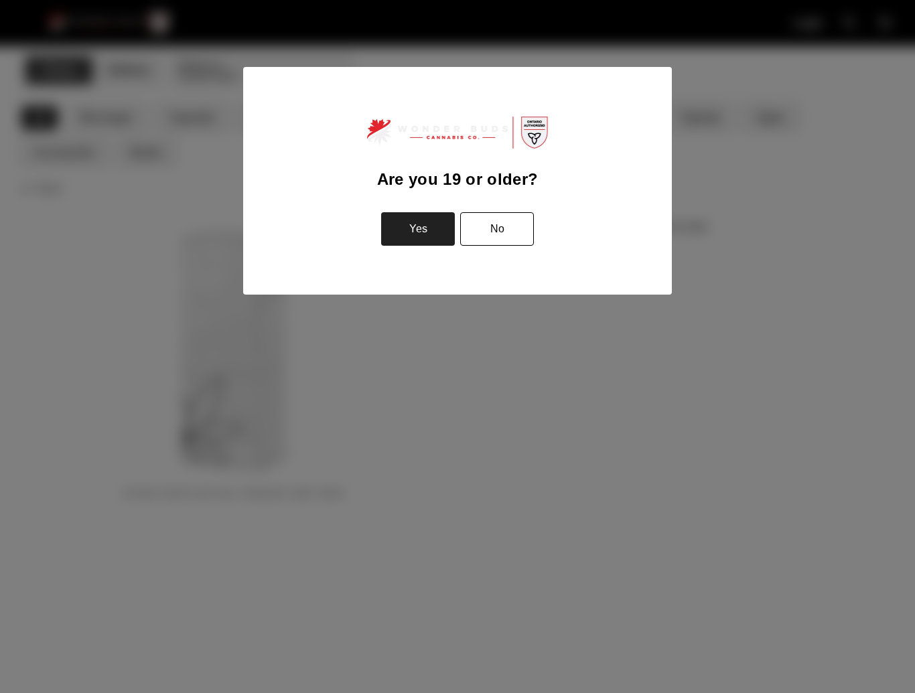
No (497, 228)
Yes (418, 228)
